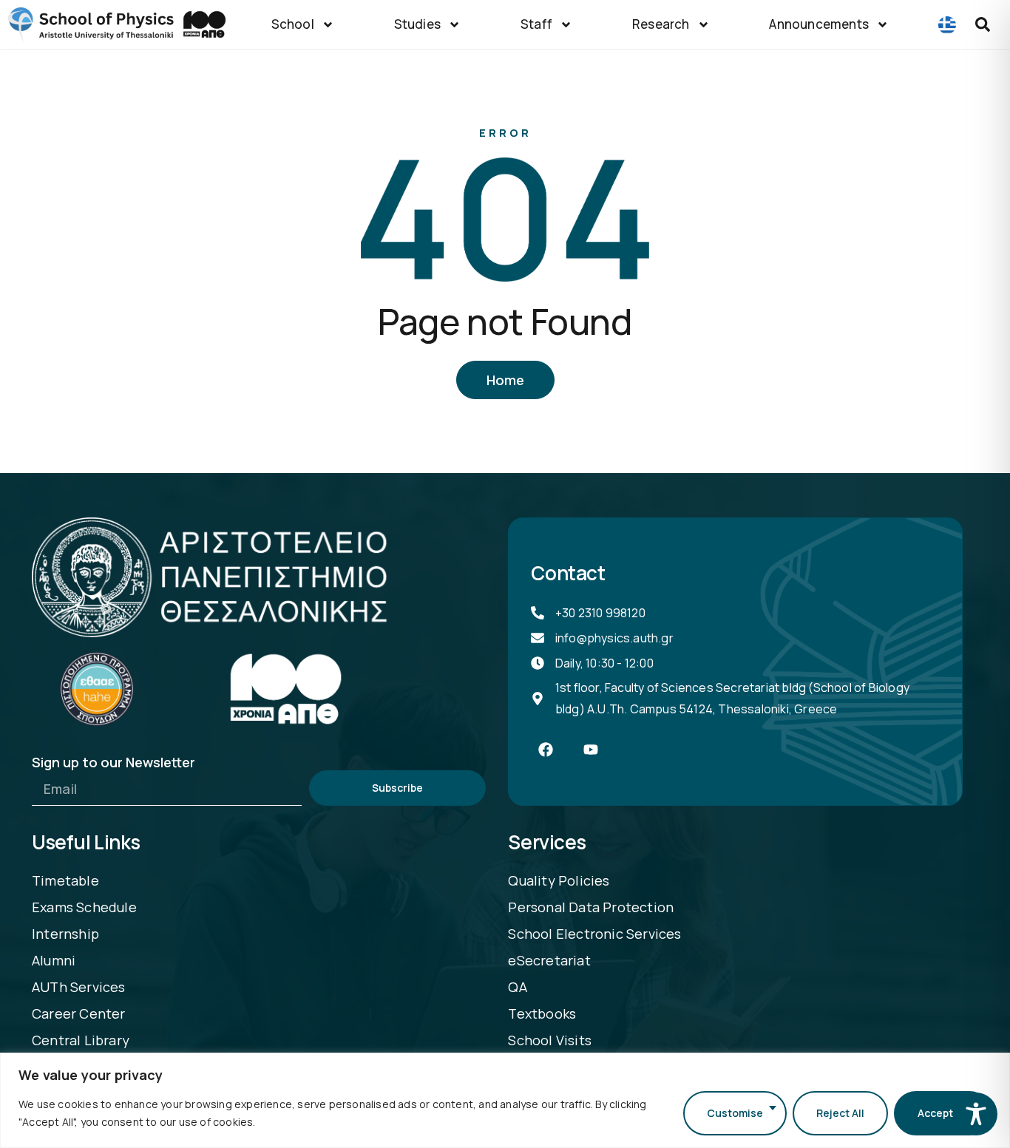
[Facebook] (545, 749)
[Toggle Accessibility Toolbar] (976, 1114)
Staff (536, 24)
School (292, 24)
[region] (505, 1100)
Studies (417, 24)
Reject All (840, 1113)
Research (661, 24)
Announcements (819, 24)
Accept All (943, 1113)
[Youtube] (591, 749)
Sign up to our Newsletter (113, 763)
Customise (735, 1113)
